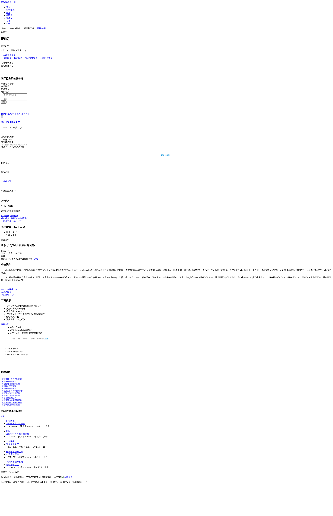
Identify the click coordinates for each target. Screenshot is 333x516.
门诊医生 (10, 421)
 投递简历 (17, 58)
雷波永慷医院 (12, 444)
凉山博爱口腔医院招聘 (11, 405)
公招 (8, 21)
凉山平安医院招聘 (9, 389)
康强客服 (25, 114)
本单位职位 (6, 292)
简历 (8, 12)
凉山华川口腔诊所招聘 (11, 396)
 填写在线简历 (30, 58)
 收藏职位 (6, 58)
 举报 (19, 221)
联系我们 (24, 218)
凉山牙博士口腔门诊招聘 (12, 379)
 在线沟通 (8, 55)
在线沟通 (68, 477)
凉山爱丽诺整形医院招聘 (12, 400)
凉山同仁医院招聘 (9, 386)
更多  (3, 416)
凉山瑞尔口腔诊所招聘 (11, 393)
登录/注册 (41, 28)
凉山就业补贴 (7, 295)
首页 (8, 7)
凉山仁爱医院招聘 (9, 398)
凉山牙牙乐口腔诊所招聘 (12, 403)
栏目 (4, 28)
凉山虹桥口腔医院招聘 (11, 384)
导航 (35, 259)
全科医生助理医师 (14, 452)
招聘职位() (15, 218)
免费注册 (5, 216)
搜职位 (9, 15)
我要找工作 (29, 28)
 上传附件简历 (45, 58)
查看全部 (5, 324)
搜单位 (9, 18)
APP (8, 23)
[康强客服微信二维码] (63, 477)
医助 (8, 431)
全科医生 (10, 441)
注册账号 (16, 114)
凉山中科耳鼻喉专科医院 (17, 434)
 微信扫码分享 (8, 221)
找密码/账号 (6, 114)
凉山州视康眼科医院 (10, 122)
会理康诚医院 (12, 454)
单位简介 (5, 218)
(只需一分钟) (7, 206)
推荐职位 (10, 10)
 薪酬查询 (6, 183)
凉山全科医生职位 (9, 289)
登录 (3, 102)
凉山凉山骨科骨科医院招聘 (13, 391)
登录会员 (14, 216)
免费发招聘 (15, 28)
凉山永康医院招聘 (9, 382)
